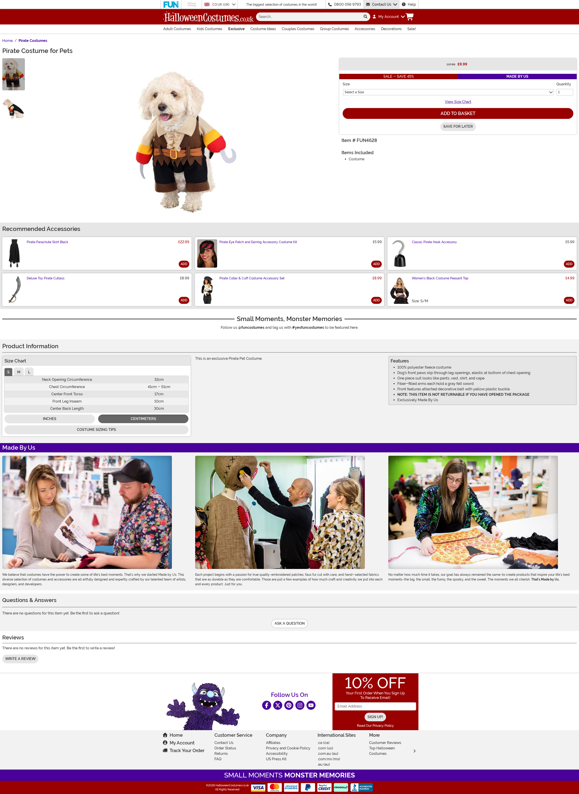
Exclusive (236, 29)
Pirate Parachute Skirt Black (47, 242)
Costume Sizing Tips (96, 429)
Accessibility (277, 753)
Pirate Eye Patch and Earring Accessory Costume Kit (258, 242)
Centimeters (143, 419)
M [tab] (18, 372)
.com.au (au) (328, 753)
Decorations (391, 29)
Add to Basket (458, 113)
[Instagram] (299, 705)
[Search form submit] (365, 16)
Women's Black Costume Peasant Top (440, 278)
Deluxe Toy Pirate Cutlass (45, 278)
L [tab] (29, 372)
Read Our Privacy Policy (375, 726)
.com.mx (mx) (329, 759)
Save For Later (458, 126)
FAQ (217, 759)
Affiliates (273, 743)
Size (346, 84)
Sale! (411, 29)
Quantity (563, 84)
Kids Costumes (209, 29)
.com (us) (325, 748)
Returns (221, 753)
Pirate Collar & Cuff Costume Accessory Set (252, 278)
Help (412, 4)
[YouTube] (311, 705)
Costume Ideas (263, 29)
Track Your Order (187, 750)
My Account (182, 743)
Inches (49, 419)
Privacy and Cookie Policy (288, 748)
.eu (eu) (324, 764)
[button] (388, 16)
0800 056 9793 (347, 4)
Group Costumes (334, 29)
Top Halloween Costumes (382, 751)
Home (176, 735)
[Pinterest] (288, 705)
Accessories (365, 29)
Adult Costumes (177, 29)
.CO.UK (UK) (221, 4)
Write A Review (20, 659)
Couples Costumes (298, 29)
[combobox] (308, 16)
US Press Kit (276, 759)
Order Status (225, 748)
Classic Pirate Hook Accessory (434, 242)
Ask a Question (290, 623)
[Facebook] (266, 705)
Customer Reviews (385, 743)
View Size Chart (458, 102)
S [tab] (8, 372)
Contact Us (381, 4)
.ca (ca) (324, 743)
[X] (277, 705)
